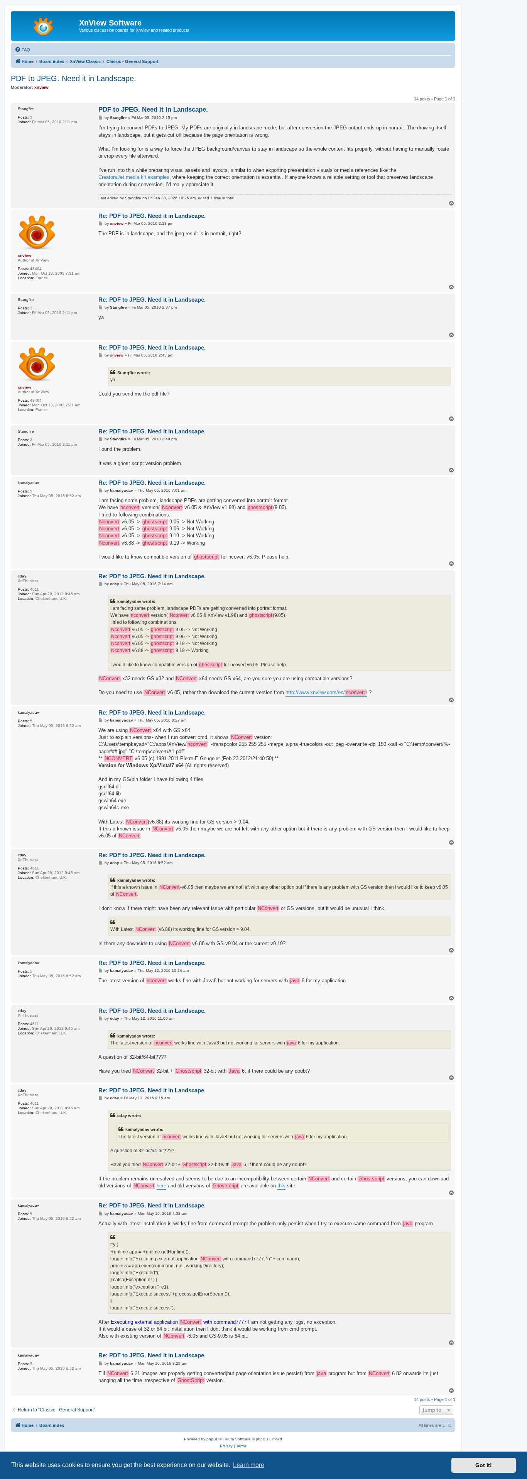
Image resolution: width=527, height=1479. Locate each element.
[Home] (46, 25)
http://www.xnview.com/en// (326, 692)
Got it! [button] (483, 1465)
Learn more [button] (248, 1465)
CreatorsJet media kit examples (133, 177)
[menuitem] (22, 49)
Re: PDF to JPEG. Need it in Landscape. (152, 215)
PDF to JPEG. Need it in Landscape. (73, 78)
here (161, 1186)
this (281, 1186)
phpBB (212, 1439)
